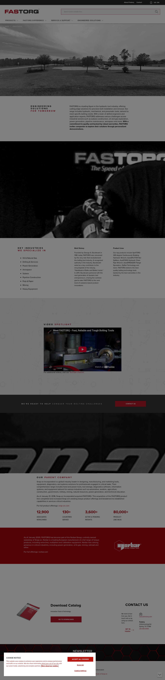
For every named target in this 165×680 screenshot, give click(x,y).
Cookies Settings (80, 671)
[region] (50, 664)
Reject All (80, 665)
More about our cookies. (49, 666)
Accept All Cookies (80, 659)
